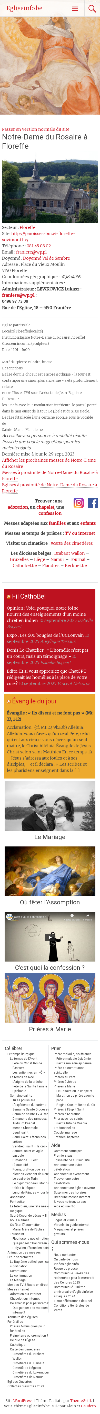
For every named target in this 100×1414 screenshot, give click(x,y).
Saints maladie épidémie (74, 1063)
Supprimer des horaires (70, 1192)
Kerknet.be (76, 565)
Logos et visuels (65, 1220)
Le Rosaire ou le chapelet (74, 1091)
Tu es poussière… (25, 1100)
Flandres (50, 565)
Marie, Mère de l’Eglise (28, 1229)
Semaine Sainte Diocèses (31, 1109)
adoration (18, 507)
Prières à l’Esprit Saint (69, 1109)
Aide (55, 1145)
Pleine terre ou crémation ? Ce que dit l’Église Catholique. (29, 1340)
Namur (57, 559)
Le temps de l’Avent (23, 1058)
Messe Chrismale (25, 1128)
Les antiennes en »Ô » (29, 1072)
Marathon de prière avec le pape (75, 1098)
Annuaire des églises (22, 1317)
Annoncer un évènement (71, 1174)
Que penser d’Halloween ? (31, 1243)
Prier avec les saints (68, 1118)
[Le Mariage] (50, 806)
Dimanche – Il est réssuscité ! (25, 1162)
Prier (56, 1048)
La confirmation (21, 1275)
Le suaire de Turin (25, 1178)
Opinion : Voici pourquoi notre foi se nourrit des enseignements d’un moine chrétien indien (46, 614)
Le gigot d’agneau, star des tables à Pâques (32, 1185)
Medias (58, 1214)
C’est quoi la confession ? (50, 967)
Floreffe (27, 227)
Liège (39, 559)
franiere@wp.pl (31, 252)
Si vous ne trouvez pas (70, 1202)
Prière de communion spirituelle (69, 1070)
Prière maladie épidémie (73, 1058)
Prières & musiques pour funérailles (27, 1329)
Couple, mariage (65, 1132)
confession (50, 513)
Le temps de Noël (22, 1077)
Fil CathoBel (29, 596)
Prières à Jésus (65, 1082)
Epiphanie (19, 1091)
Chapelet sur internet (25, 1298)
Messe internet (18, 1289)
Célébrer (13, 1048)
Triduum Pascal (24, 1123)
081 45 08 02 (39, 245)
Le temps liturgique (21, 1054)
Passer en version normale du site (35, 129)
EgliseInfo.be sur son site (72, 1160)
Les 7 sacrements (20, 1257)
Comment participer (68, 1151)
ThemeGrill (80, 1400)
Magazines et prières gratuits (69, 1232)
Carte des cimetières (25, 1349)
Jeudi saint (20, 1132)
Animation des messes (24, 1252)
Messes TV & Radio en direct (27, 1285)
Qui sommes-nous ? (70, 1245)
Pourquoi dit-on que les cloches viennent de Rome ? (33, 1172)
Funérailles (15, 1322)
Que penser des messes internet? (30, 1310)
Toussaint (17, 1234)
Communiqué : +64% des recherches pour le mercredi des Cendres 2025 (74, 1277)
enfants (88, 523)
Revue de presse (66, 1268)
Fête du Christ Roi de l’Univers (27, 1066)
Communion (18, 1271)
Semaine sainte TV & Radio (32, 1114)
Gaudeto (88, 1406)
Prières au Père (64, 1077)
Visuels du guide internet (71, 1225)
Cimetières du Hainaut (28, 1363)
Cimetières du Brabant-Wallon (29, 1356)
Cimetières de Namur (28, 1377)
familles (57, 523)
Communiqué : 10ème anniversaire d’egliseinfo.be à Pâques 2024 (73, 1291)
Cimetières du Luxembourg (32, 1372)
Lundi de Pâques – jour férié (32, 1192)
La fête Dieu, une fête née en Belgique (30, 1209)
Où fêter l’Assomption (50, 902)
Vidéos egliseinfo (66, 1264)
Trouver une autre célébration (66, 1181)
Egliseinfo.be (24, 8)
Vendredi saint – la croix (30, 1146)
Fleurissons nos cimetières (32, 1238)
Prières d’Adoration (67, 1114)
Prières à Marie (50, 1029)
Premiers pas (63, 1155)
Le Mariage (49, 837)
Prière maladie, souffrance (73, 1054)
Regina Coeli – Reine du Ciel (76, 1105)
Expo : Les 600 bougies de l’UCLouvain (45, 635)
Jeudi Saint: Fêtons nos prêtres (29, 1139)
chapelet (45, 507)
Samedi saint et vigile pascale (28, 1153)
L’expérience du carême (29, 1105)
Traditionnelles (64, 1128)
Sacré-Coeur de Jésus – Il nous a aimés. (28, 1218)
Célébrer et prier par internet (29, 1303)
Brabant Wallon (69, 553)
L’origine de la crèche (28, 1082)
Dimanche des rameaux (30, 1118)
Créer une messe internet (72, 1197)
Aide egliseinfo (64, 1206)
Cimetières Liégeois (27, 1368)
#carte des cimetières (72, 543)
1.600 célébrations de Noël (73, 1301)
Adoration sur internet (25, 1294)
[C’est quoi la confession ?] (50, 937)
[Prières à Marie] (50, 998)
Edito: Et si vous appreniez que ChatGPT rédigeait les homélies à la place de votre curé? (47, 677)
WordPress (23, 1400)
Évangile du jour (34, 701)
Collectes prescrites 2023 (25, 1386)
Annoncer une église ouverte (74, 1188)
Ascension (17, 1197)
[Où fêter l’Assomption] (50, 871)
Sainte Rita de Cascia (71, 1123)
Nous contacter (65, 1255)
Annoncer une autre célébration (68, 1167)
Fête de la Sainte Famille (30, 1086)
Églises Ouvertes (19, 1381)
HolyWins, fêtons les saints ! (33, 1248)
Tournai (77, 559)
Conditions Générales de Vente (71, 1308)
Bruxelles (19, 559)
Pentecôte (17, 1202)
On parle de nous (66, 1259)
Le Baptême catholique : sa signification (29, 1264)
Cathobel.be (25, 565)
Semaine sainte (21, 1095)
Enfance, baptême (66, 1137)
